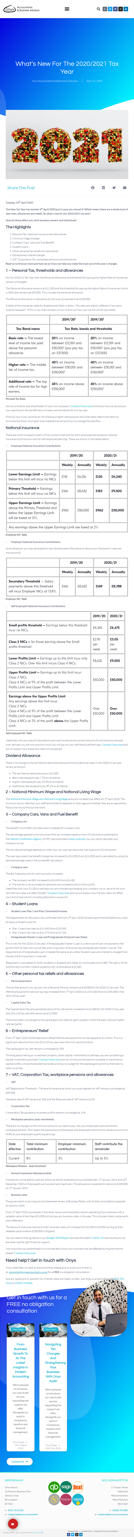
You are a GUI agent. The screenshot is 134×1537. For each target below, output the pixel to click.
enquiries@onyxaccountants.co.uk (28, 1272)
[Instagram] (120, 9)
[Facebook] (115, 9)
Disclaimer (38, 1533)
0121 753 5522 (15, 1510)
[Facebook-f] (68, 1534)
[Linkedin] (126, 9)
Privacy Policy (73, 1531)
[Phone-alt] (105, 9)
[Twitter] (110, 9)
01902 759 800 (23, 1282)
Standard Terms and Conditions (106, 1531)
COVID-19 (97, 1237)
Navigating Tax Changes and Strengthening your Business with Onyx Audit (55, 1363)
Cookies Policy (86, 1531)
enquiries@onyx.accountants (23, 1514)
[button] (67, 9)
